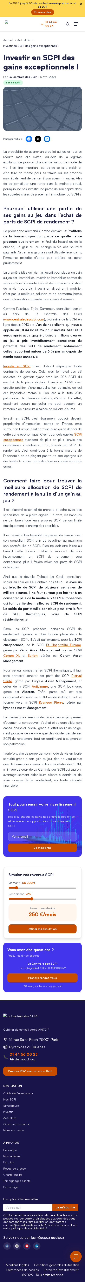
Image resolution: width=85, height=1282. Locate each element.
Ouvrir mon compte (16, 1124)
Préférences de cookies (22, 1270)
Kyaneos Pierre (51, 702)
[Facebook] (7, 1246)
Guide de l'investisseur (18, 1093)
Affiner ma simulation (42, 929)
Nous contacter (13, 1130)
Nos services (11, 1156)
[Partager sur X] (38, 139)
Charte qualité (12, 1174)
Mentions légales (17, 1265)
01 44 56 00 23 (23, 1054)
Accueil (8, 40)
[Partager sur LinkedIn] (47, 139)
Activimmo (40, 686)
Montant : (21, 882)
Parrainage (10, 1187)
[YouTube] (27, 1246)
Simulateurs (11, 1105)
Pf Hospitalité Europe (63, 645)
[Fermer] (80, 4)
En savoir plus (42, 12)
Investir (8, 1111)
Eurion (33, 655)
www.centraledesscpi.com (24, 319)
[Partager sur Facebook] (29, 139)
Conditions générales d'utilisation (56, 1265)
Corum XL (11, 655)
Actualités (24, 40)
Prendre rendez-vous (42, 977)
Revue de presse (14, 1168)
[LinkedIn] (36, 1246)
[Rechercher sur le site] (67, 24)
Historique (10, 1150)
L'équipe (8, 1162)
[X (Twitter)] (17, 1246)
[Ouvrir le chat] (76, 1256)
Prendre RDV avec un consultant (30, 1071)
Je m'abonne (42, 847)
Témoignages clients (17, 1181)
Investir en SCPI (16, 366)
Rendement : (19, 894)
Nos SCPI (9, 1099)
